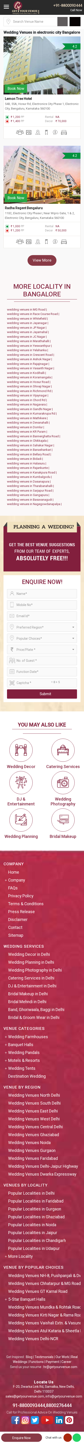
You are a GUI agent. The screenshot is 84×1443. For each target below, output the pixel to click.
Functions (36, 1362)
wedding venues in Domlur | (26, 427)
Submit (45, 694)
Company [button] (16, 880)
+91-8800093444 (67, 5)
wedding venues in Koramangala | (30, 377)
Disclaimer (18, 919)
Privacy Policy (20, 896)
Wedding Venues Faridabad (33, 1158)
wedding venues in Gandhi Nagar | (30, 409)
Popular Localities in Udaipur (34, 1248)
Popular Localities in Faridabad (35, 1201)
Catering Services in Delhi (31, 978)
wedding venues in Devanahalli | (29, 422)
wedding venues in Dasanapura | (29, 481)
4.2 (74, 46)
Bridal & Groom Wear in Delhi (34, 1017)
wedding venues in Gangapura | (29, 495)
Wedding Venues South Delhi (34, 1103)
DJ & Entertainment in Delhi (32, 986)
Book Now (15, 88)
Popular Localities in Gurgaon (34, 1209)
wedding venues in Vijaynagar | (28, 395)
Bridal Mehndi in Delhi (27, 1001)
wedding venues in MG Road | (27, 309)
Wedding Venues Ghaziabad (33, 1134)
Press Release (21, 911)
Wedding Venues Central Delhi (35, 1127)
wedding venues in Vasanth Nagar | (31, 368)
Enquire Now (21, 1438)
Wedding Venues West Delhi (34, 1119)
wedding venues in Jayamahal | (28, 332)
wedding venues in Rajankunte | (29, 468)
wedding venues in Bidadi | (25, 458)
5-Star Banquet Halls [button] (27, 1299)
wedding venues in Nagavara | (28, 404)
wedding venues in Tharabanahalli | (31, 486)
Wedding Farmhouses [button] (28, 1036)
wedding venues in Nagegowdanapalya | (35, 504)
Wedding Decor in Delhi (29, 954)
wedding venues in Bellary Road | (29, 454)
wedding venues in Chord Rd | (27, 400)
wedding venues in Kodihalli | (27, 373)
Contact (15, 927)
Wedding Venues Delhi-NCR (33, 1338)
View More (42, 260)
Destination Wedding (27, 1076)
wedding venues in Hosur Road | (29, 382)
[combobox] (42, 627)
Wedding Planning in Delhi (31, 962)
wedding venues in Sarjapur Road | (31, 490)
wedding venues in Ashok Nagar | (30, 359)
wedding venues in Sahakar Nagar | (31, 445)
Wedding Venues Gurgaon (32, 1150)
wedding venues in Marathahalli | (29, 341)
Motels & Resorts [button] (24, 1060)
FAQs (13, 888)
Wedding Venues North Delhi (34, 1095)
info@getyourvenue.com (64, 1396)
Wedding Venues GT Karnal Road (37, 1291)
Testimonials (44, 1357)
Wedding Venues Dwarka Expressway (42, 1174)
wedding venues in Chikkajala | (28, 440)
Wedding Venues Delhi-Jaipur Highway (43, 1166)
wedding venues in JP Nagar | (27, 327)
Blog (29, 1357)
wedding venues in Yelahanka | (28, 350)
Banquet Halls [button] (20, 1044)
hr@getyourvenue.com (60, 1367)
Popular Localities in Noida (32, 1224)
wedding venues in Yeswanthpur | (30, 345)
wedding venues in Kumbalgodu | (30, 477)
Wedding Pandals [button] (24, 1052)
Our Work (62, 1357)
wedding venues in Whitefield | (28, 318)
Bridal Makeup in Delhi (28, 994)
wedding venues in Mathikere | (28, 418)
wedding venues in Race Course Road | (34, 314)
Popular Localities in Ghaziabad (36, 1217)
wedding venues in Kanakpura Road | (32, 472)
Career (66, 1362)
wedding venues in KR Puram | (28, 431)
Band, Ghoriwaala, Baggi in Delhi (36, 1009)
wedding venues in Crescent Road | (31, 355)
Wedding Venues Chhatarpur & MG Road (44, 1283)
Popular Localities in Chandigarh (37, 1240)
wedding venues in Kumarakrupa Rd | (32, 413)
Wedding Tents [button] (21, 1068)
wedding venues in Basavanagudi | (31, 499)
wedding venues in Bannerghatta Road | (34, 436)
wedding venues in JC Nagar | (27, 336)
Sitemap (15, 935)
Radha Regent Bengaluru (24, 208)
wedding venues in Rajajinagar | (29, 364)
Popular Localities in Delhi (31, 1193)
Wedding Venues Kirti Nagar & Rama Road (46, 1315)
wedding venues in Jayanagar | (28, 323)
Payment (52, 1362)
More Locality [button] (20, 1256)
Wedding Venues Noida (29, 1142)
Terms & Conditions (26, 903)
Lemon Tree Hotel (18, 99)
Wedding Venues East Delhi (33, 1111)
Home (13, 872)
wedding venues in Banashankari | (30, 449)
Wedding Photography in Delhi (35, 970)
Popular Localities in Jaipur (32, 1232)
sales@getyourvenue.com (25, 1396)
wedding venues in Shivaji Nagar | (30, 386)
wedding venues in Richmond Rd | (30, 391)
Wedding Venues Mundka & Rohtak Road (44, 1307)
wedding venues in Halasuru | (27, 463)
